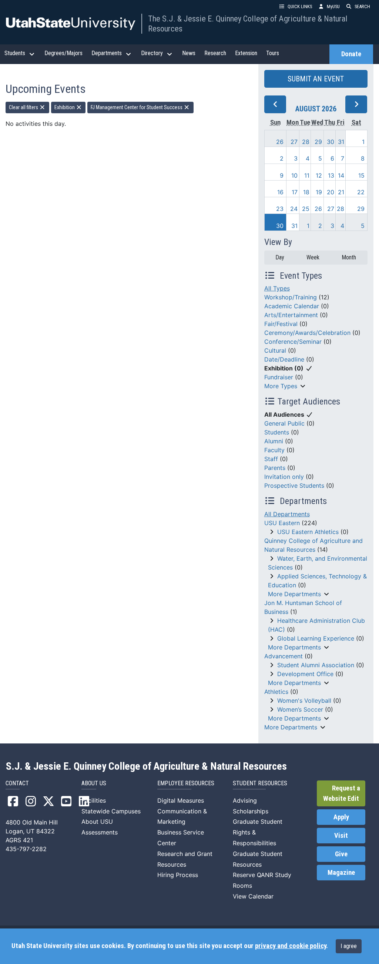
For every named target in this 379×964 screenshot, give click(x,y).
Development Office (305, 674)
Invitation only (284, 476)
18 (306, 192)
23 (280, 208)
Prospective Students (294, 485)
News (188, 53)
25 (305, 208)
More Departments (294, 594)
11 (306, 175)
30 (330, 141)
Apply (341, 817)
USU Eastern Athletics (308, 531)
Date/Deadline (284, 359)
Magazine (341, 873)
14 (341, 175)
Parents (274, 467)
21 (341, 192)
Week (312, 257)
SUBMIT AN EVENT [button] (316, 78)
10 (294, 175)
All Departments (287, 514)
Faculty (274, 450)
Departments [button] (106, 53)
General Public (284, 423)
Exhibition (65, 107)
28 (305, 141)
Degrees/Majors (63, 53)
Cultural (275, 350)
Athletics (276, 691)
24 (294, 208)
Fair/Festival (281, 324)
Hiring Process (177, 875)
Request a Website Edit (341, 793)
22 (361, 192)
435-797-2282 (26, 849)
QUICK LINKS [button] (300, 6)
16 (280, 192)
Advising (245, 800)
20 (330, 192)
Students (276, 432)
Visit (341, 836)
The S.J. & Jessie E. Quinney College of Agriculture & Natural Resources (248, 23)
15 (361, 175)
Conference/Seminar (293, 341)
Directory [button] (152, 53)
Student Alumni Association (315, 665)
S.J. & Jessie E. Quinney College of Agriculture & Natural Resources (146, 766)
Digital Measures (180, 800)
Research (215, 53)
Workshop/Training (290, 297)
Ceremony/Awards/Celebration (307, 332)
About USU (97, 821)
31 (341, 141)
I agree (349, 946)
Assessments (99, 832)
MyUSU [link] (333, 6)
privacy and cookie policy (290, 946)
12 (319, 175)
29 (318, 141)
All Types (277, 288)
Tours (272, 53)
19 (319, 192)
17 (295, 192)
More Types (280, 386)
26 (280, 141)
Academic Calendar (291, 306)
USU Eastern (282, 523)
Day (279, 257)
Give (341, 854)
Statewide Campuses (111, 811)
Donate (351, 54)
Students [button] (14, 53)
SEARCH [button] (362, 6)
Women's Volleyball (304, 700)
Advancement (283, 656)
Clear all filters (24, 107)
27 (294, 141)
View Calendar (253, 896)
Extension (246, 53)
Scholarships (250, 811)
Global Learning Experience (315, 638)
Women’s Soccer (300, 709)
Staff (271, 459)
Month (349, 257)
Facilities (93, 800)
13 (331, 175)
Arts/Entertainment (291, 315)
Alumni (273, 441)
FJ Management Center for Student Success (137, 107)
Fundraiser (278, 377)
